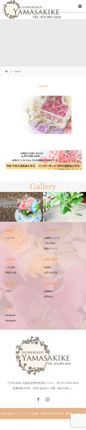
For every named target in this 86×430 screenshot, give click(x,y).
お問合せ (48, 296)
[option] (21, 207)
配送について (50, 248)
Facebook (10, 315)
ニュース (9, 237)
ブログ (8, 291)
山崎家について (52, 237)
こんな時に (10, 267)
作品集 (47, 267)
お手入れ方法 (50, 272)
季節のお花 (10, 272)
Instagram (10, 320)
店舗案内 (48, 291)
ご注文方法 (49, 243)
